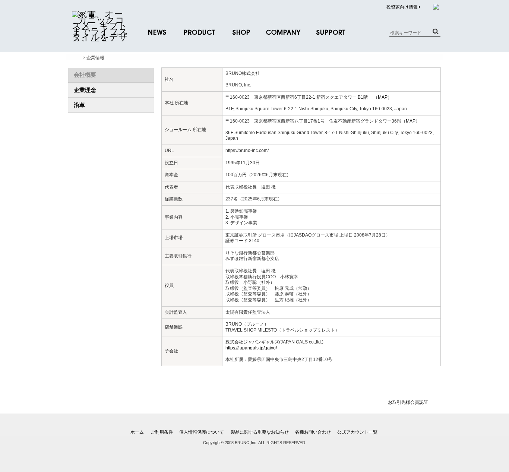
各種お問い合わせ (313, 432)
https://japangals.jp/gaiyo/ (251, 348)
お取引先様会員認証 (408, 402)
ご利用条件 (162, 432)
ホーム (137, 432)
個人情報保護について (201, 432)
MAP (383, 97)
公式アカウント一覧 (357, 432)
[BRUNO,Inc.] (100, 37)
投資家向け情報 (402, 7)
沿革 (79, 105)
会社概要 (85, 75)
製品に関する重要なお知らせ (260, 432)
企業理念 (85, 90)
